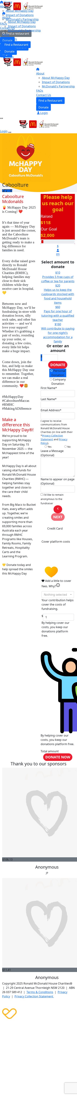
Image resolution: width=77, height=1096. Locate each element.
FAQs (5, 35)
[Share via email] (8, 190)
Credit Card (55, 528)
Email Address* (51, 410)
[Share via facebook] (3, 190)
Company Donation (58, 381)
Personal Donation (58, 373)
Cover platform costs (56, 542)
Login (10, 57)
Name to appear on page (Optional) (57, 481)
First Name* (49, 388)
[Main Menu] (1, 118)
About (6, 18)
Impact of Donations (22, 26)
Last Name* (49, 399)
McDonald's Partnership (24, 30)
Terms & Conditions (40, 992)
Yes (49, 446)
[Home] (22, 6)
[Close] (9, 132)
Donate (9, 51)
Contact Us (9, 39)
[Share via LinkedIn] (11, 190)
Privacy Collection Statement (52, 437)
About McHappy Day (22, 22)
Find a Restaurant (16, 45)
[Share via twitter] (5, 190)
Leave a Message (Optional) (52, 453)
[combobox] (58, 594)
